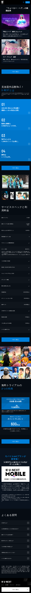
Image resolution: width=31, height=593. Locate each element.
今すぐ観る (15, 71)
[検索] (23, 2)
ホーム (3, 584)
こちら (23, 254)
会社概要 (6, 584)
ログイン (27, 2)
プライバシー (12, 584)
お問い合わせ (18, 584)
